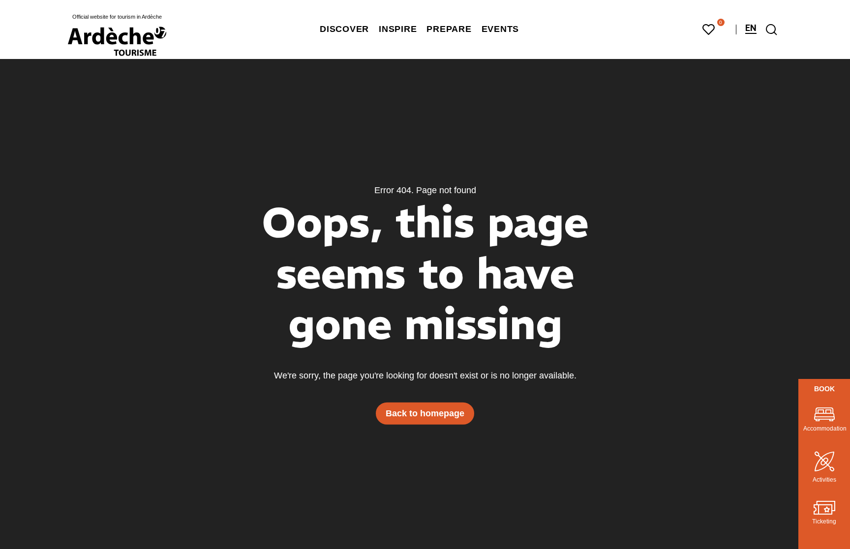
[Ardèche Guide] (117, 41)
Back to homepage (425, 413)
